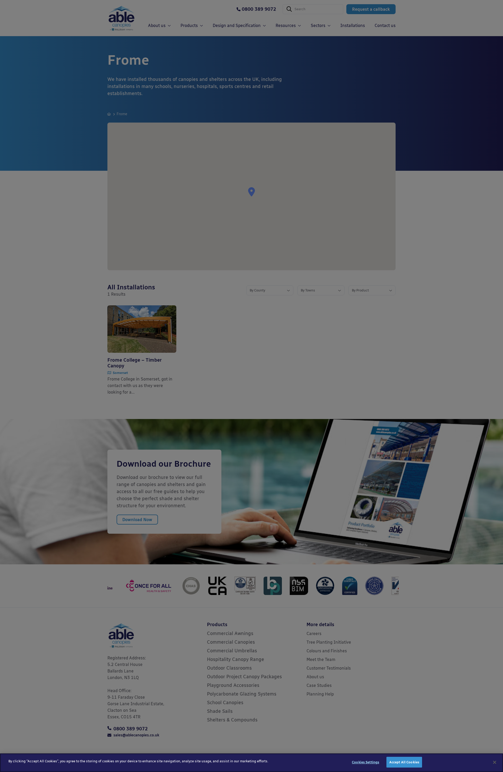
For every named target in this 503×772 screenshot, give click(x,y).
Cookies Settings (365, 762)
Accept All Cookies (404, 762)
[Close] (494, 762)
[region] (251, 762)
